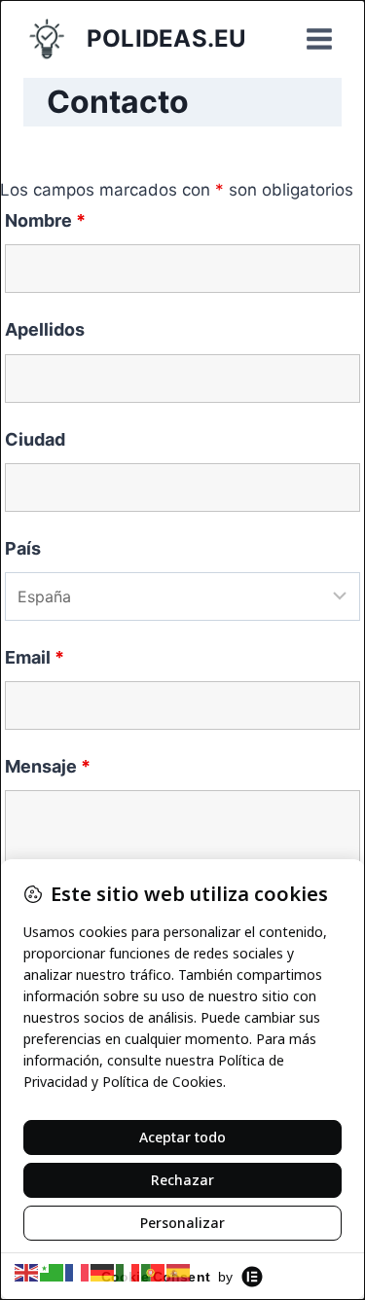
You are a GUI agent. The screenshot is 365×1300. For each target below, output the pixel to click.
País (23, 548)
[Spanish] (179, 1272)
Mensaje (48, 766)
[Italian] (128, 1272)
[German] (103, 1272)
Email (34, 657)
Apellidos (45, 329)
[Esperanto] (52, 1272)
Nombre (45, 220)
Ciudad (35, 439)
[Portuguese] (153, 1272)
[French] (78, 1272)
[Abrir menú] (319, 38)
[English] (27, 1272)
